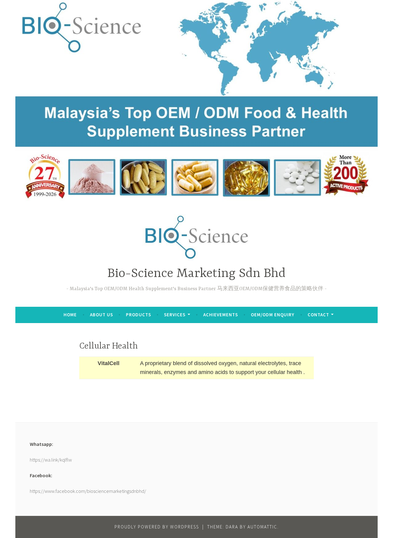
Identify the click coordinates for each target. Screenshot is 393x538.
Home (70, 315)
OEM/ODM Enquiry (272, 315)
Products (138, 315)
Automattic (262, 527)
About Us (101, 315)
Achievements (220, 315)
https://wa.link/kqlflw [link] (51, 460)
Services (174, 315)
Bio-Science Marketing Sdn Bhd (196, 274)
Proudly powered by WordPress (157, 527)
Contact (318, 315)
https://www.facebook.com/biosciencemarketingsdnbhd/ (88, 491)
